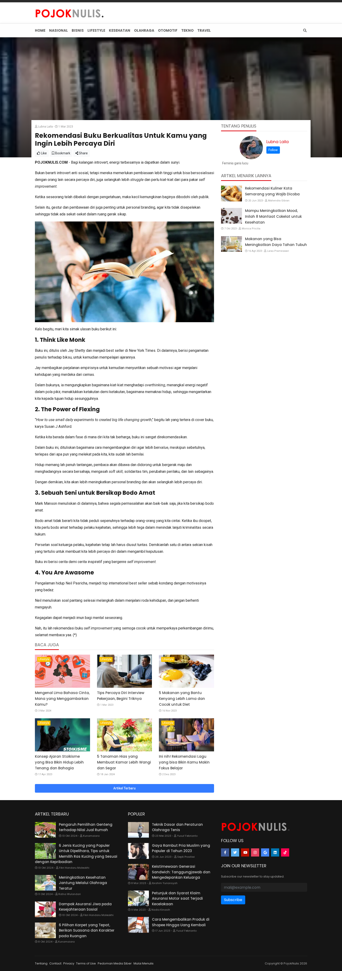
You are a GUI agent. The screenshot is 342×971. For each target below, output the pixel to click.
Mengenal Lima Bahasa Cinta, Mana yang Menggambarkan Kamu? (62, 698)
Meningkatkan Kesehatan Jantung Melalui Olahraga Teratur (83, 883)
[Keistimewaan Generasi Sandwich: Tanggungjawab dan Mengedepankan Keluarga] (138, 872)
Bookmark (62, 153)
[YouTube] (245, 852)
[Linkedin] (275, 852)
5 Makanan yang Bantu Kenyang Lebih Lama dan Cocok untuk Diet (182, 698)
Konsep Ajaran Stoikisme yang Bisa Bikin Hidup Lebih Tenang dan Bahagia (59, 762)
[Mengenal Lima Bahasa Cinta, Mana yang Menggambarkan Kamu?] (62, 671)
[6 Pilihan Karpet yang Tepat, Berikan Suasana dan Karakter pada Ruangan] (45, 930)
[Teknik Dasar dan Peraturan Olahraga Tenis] (138, 830)
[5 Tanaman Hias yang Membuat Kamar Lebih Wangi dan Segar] (124, 734)
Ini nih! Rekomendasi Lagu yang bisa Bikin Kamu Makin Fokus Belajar (184, 762)
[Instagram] (255, 852)
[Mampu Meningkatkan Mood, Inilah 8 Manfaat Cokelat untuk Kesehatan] (231, 216)
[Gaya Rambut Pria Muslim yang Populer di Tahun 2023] (138, 851)
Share (83, 153)
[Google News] (265, 852)
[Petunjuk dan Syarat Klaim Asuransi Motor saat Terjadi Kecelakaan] (138, 898)
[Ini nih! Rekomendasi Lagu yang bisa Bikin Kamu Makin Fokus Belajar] (186, 734)
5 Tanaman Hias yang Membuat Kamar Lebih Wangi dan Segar (124, 762)
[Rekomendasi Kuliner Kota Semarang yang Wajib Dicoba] (231, 193)
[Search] (304, 30)
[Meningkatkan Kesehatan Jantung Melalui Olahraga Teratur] (45, 883)
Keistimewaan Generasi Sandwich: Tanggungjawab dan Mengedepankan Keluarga (181, 872)
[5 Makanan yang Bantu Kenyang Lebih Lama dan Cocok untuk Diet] (186, 671)
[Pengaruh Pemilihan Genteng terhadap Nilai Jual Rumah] (45, 830)
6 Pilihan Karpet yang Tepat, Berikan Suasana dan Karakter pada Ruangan (86, 930)
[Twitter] (235, 852)
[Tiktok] (285, 852)
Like (43, 153)
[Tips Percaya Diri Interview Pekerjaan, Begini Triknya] (124, 671)
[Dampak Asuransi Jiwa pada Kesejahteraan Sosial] (45, 909)
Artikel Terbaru (124, 788)
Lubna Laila (277, 142)
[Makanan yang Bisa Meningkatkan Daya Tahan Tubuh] (231, 244)
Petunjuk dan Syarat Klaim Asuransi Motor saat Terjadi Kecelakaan (177, 898)
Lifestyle (43, 659)
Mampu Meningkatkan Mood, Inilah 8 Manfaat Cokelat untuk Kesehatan (273, 216)
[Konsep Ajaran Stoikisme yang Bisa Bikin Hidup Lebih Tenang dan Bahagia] (62, 734)
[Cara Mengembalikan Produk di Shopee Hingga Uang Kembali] (138, 925)
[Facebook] (225, 852)
